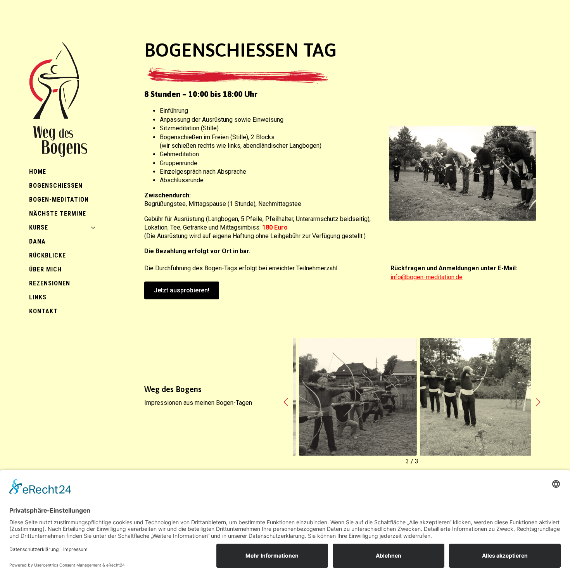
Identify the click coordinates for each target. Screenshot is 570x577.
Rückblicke (47, 255)
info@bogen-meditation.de (426, 277)
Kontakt (43, 311)
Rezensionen (49, 283)
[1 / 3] (472, 397)
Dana (37, 241)
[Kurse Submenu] (95, 228)
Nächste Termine (57, 213)
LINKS (38, 297)
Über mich (45, 269)
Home (37, 171)
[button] (286, 402)
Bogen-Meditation (59, 199)
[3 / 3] (352, 397)
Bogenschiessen (56, 185)
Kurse (38, 227)
